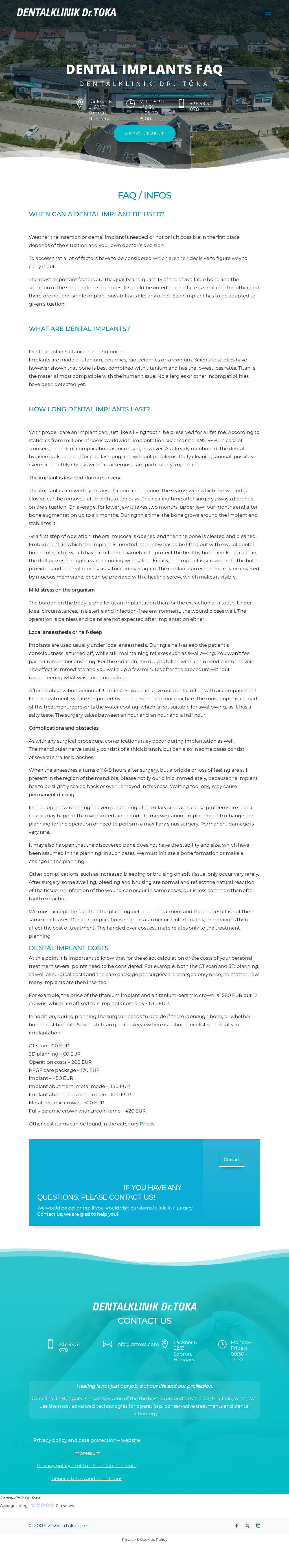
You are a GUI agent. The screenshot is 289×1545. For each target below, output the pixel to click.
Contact (231, 1159)
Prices (147, 1124)
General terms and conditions (86, 1478)
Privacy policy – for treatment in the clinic (86, 1465)
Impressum (86, 1453)
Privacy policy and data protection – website (87, 1440)
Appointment (144, 133)
